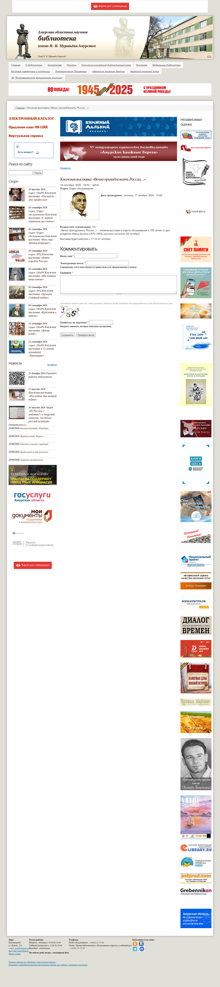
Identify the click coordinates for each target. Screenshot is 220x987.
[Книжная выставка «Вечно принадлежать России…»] (79, 204)
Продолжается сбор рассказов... (34, 452)
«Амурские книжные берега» (108, 71)
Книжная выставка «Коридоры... (35, 428)
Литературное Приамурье (71, 71)
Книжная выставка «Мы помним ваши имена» (42, 275)
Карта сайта (15, 954)
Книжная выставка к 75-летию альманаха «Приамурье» (42, 350)
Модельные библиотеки (166, 65)
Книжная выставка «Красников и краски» (42, 312)
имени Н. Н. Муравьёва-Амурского (67, 45)
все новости (52, 364)
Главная (15, 65)
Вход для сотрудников (18, 951)
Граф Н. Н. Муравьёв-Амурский (52, 56)
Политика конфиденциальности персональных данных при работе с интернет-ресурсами (48, 964)
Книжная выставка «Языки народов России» (41, 257)
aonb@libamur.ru (22, 948)
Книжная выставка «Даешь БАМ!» (42, 330)
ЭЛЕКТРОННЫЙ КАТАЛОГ (31, 118)
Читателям (54, 65)
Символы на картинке (74, 322)
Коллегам (141, 65)
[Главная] (23, 40)
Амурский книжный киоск (144, 71)
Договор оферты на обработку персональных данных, (32, 962)
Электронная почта (72, 263)
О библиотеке (33, 65)
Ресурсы (71, 65)
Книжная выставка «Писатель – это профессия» (42, 196)
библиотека (57, 38)
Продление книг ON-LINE (28, 127)
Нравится (65, 168)
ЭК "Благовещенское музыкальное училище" (37, 77)
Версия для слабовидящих (112, 6)
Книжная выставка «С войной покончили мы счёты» (43, 217)
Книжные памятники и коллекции (30, 71)
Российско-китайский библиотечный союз (106, 65)
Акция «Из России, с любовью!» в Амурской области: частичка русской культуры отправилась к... (31, 415)
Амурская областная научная (62, 31)
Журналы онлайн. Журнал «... (33, 436)
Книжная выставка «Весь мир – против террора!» (43, 239)
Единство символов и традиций (34, 444)
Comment (66, 272)
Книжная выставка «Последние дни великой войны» (43, 396)
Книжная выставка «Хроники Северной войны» (41, 294)
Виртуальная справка (26, 136)
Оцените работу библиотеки (43, 374)
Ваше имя (67, 256)
